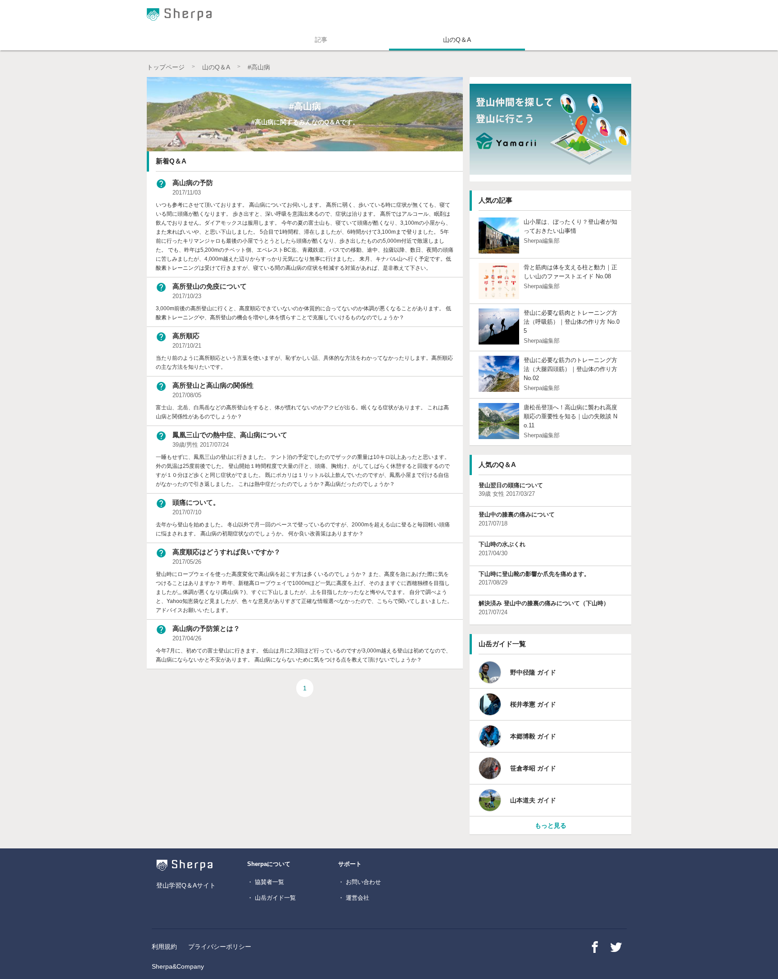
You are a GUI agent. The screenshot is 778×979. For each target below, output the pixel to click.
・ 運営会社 (353, 897)
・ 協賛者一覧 (265, 882)
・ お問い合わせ (359, 882)
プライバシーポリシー (219, 946)
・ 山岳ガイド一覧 (271, 897)
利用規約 (164, 946)
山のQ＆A (457, 39)
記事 (321, 39)
